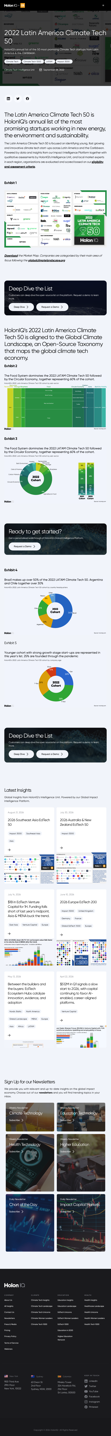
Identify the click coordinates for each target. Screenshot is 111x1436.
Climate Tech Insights (40, 1300)
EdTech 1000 (63, 1324)
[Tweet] (18, 99)
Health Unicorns (91, 1312)
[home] (14, 5)
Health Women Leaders (94, 1318)
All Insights (8, 1306)
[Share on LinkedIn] (8, 99)
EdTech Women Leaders (68, 1318)
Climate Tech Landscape (41, 1306)
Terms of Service (11, 1343)
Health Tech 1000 (91, 1324)
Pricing (7, 1330)
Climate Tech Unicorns (40, 1312)
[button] (103, 5)
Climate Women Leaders (41, 1318)
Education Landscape (67, 1306)
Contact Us (9, 1312)
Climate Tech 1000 (39, 1324)
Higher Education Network (65, 1338)
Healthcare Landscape (94, 1306)
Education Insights (65, 1300)
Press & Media (10, 1324)
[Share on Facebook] (27, 99)
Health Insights (90, 1300)
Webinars (8, 1349)
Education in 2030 (65, 1330)
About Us (8, 1300)
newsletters (45, 1092)
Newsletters (9, 1318)
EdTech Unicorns (65, 1312)
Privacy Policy (10, 1336)
